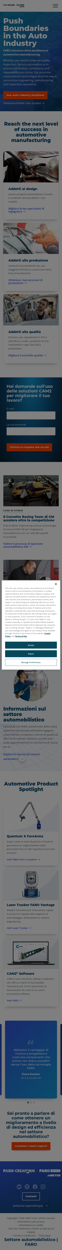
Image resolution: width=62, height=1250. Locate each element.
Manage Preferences (31, 662)
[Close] (56, 584)
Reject (31, 653)
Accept (31, 645)
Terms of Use (21, 636)
